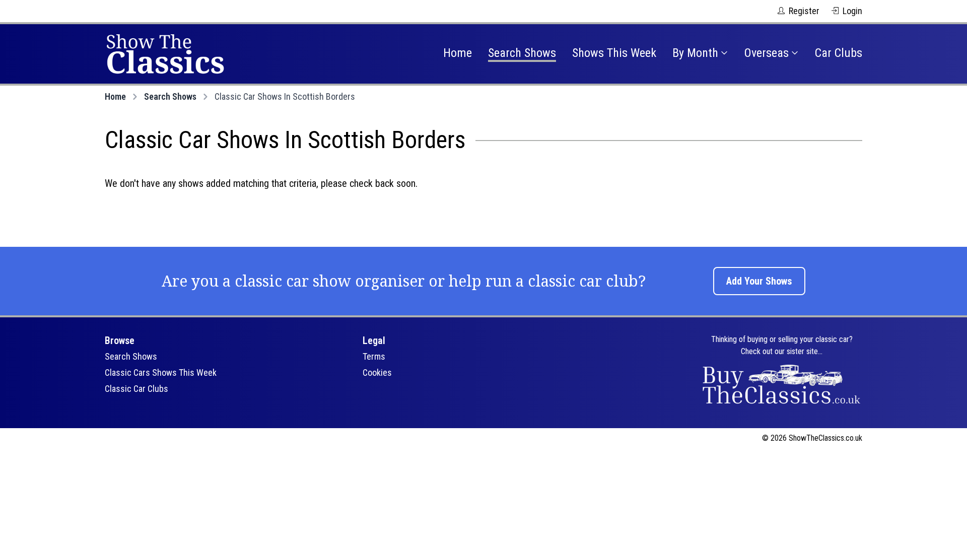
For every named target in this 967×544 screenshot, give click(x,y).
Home (457, 53)
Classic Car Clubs (136, 388)
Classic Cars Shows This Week (161, 372)
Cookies (377, 372)
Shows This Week (614, 53)
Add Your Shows (759, 281)
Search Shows (522, 53)
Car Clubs (838, 53)
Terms (374, 356)
